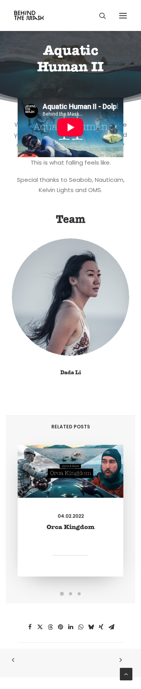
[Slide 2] (70, 594)
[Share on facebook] (29, 627)
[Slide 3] (79, 594)
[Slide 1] (62, 594)
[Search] (99, 15)
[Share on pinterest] (60, 627)
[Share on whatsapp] (80, 627)
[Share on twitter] (40, 627)
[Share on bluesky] (91, 627)
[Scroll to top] (126, 673)
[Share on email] (111, 627)
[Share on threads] (50, 627)
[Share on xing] (101, 627)
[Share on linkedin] (70, 627)
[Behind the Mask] (29, 15)
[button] (123, 15)
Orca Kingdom (71, 527)
